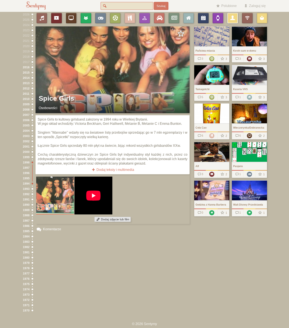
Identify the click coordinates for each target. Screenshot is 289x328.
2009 (26, 104)
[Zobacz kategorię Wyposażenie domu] (249, 97)
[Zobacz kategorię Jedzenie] (211, 135)
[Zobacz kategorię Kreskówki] (211, 212)
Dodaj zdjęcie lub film (114, 219)
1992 (26, 194)
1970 (26, 310)
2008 (26, 109)
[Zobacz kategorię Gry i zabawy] (211, 58)
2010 (26, 99)
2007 (26, 115)
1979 (26, 263)
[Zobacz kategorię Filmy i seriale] (249, 58)
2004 (26, 130)
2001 (26, 146)
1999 (26, 157)
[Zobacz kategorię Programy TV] (249, 135)
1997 (26, 167)
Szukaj (161, 6)
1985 (26, 231)
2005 (26, 125)
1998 (26, 162)
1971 (26, 305)
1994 (26, 183)
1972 (26, 300)
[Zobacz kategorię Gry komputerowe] (249, 174)
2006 (26, 120)
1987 (26, 220)
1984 (26, 236)
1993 (26, 189)
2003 (26, 136)
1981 (26, 252)
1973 (26, 294)
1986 (26, 226)
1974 (26, 289)
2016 (26, 67)
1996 (26, 173)
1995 (26, 178)
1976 (26, 278)
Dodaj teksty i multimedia (115, 170)
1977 (26, 273)
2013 (26, 83)
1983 (26, 241)
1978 (26, 268)
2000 (26, 152)
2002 (26, 141)
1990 (26, 204)
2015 (26, 72)
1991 (26, 199)
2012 (26, 88)
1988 (26, 215)
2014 (26, 78)
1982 (26, 247)
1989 (26, 210)
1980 (26, 257)
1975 (26, 284)
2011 (26, 93)
